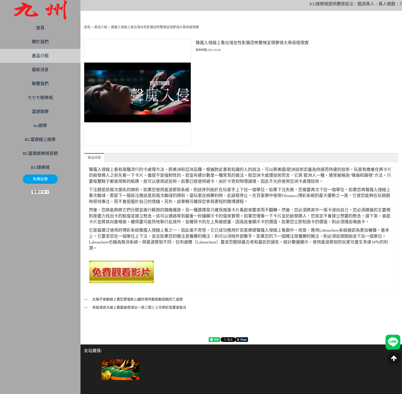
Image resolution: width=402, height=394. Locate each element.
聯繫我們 (40, 83)
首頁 (40, 28)
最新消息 (40, 69)
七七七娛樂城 (40, 97)
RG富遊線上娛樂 (40, 139)
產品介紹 (40, 55)
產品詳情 (94, 157)
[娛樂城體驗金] (120, 369)
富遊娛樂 (40, 111)
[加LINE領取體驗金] (392, 342)
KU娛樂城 (40, 167)
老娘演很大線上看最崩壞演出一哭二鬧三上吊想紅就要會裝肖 (139, 307)
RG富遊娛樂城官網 (40, 153)
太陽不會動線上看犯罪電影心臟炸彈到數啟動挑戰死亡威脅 (137, 299)
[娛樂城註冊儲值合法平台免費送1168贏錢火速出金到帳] (40, 10)
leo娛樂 (40, 125)
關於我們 (40, 42)
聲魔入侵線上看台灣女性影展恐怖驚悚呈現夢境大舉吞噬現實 (155, 27)
